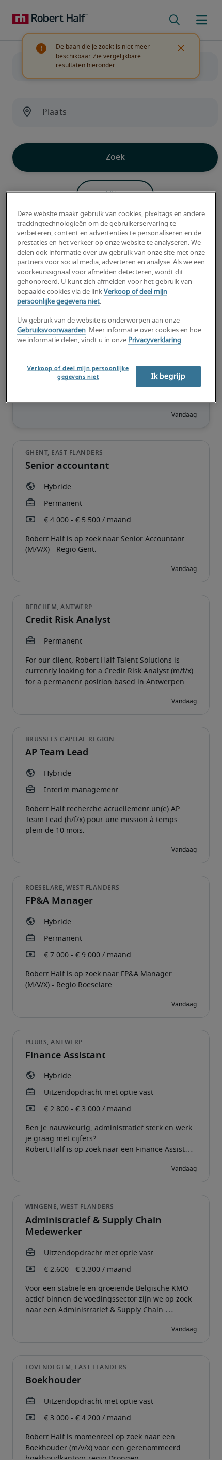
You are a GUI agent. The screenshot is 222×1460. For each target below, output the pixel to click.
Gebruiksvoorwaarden (51, 330)
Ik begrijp (168, 376)
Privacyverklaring (154, 340)
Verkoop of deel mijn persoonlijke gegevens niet (78, 373)
